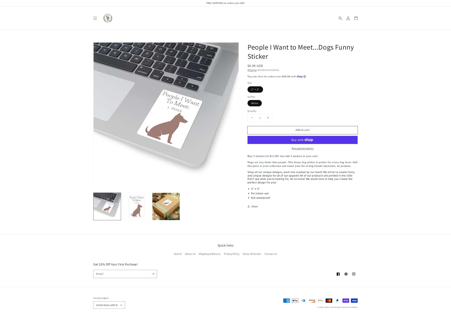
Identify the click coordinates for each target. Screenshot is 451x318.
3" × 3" (255, 89)
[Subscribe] (153, 274)
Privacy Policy (231, 253)
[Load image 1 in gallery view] (107, 206)
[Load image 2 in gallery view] (136, 206)
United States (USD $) (107, 305)
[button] (95, 18)
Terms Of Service (252, 253)
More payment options (302, 148)
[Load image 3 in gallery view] (166, 206)
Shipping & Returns (210, 253)
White (254, 103)
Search (178, 253)
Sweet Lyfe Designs (332, 307)
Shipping (252, 70)
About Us (190, 253)
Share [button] (255, 206)
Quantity (252, 111)
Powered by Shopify (349, 307)
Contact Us (270, 253)
